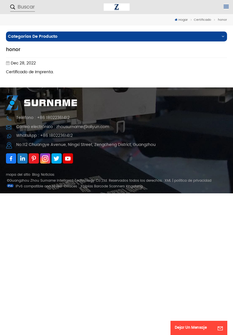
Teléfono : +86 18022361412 (43, 117)
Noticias (47, 174)
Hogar (183, 20)
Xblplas (86, 186)
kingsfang (134, 186)
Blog (35, 174)
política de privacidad (192, 180)
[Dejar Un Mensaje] (220, 328)
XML (168, 180)
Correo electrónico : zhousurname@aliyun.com (62, 126)
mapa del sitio (18, 174)
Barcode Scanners (109, 186)
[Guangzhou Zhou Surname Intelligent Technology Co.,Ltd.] (117, 7)
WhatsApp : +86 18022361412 (44, 135)
